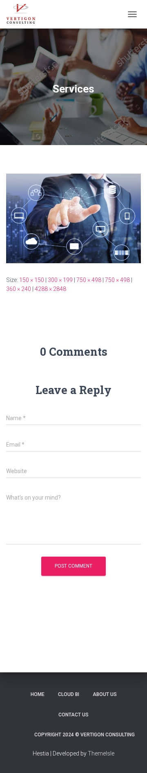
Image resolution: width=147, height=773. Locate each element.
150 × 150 (31, 280)
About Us (105, 694)
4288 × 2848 (50, 289)
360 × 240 (18, 289)
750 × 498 (88, 280)
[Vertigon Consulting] (24, 14)
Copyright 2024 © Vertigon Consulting (84, 735)
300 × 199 (60, 280)
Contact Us (73, 715)
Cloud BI (68, 694)
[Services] (73, 218)
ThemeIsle (101, 753)
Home (38, 694)
